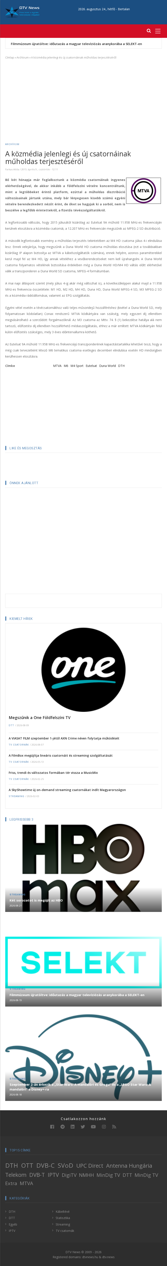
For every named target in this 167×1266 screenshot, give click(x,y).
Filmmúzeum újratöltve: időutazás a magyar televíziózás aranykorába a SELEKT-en (76, 44)
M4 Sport (77, 366)
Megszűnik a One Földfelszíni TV (39, 717)
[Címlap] (22, 12)
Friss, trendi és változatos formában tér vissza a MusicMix (53, 773)
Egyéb (13, 1224)
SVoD (65, 1165)
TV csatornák (19, 744)
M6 (66, 366)
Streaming (16, 796)
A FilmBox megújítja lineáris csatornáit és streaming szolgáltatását (61, 755)
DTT (11, 725)
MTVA (57, 366)
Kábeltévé (63, 1211)
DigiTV (69, 1175)
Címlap (9, 57)
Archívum (23, 57)
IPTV (53, 1174)
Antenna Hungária (129, 1165)
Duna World (107, 366)
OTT (27, 1165)
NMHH (86, 1175)
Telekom (16, 1174)
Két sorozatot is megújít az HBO (36, 900)
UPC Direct (89, 1165)
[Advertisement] (83, 94)
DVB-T (37, 1174)
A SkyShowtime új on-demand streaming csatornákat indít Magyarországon (67, 790)
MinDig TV (108, 1175)
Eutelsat (91, 366)
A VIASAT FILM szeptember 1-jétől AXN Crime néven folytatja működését (64, 738)
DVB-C (45, 1165)
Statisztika (63, 1218)
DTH (121, 366)
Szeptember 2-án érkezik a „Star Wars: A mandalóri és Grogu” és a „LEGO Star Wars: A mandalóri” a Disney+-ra (80, 1086)
